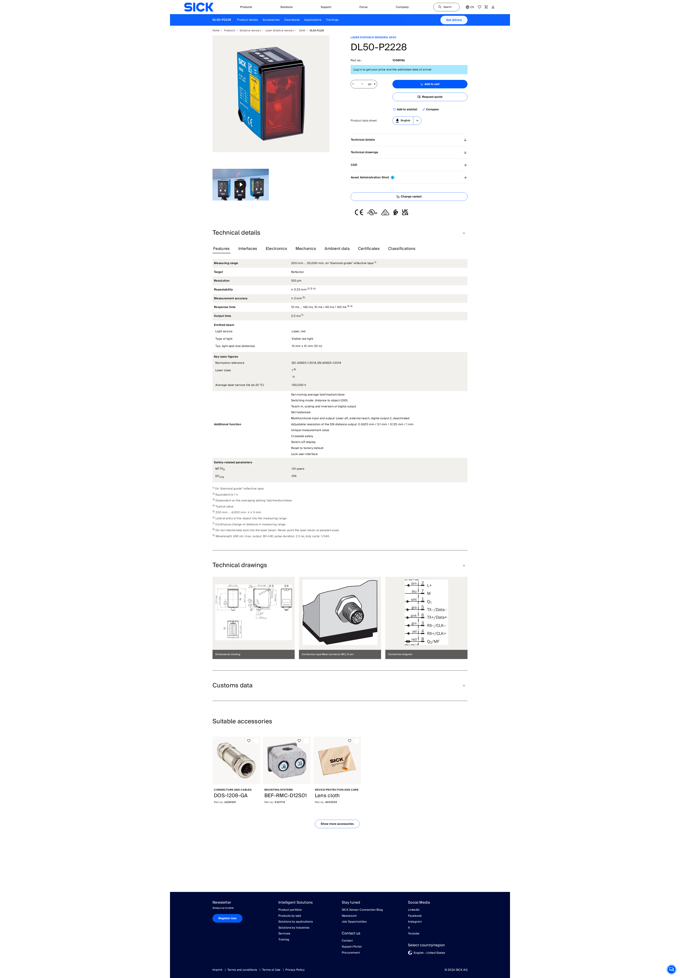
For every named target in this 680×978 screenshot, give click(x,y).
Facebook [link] (415, 916)
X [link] (409, 928)
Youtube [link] (413, 933)
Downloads (292, 19)
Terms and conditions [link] (242, 969)
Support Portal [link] (352, 947)
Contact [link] (347, 941)
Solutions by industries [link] (293, 928)
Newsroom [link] (349, 916)
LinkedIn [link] (414, 910)
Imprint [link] (217, 969)
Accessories (271, 19)
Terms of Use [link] (271, 969)
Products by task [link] (289, 916)
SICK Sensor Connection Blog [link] (362, 910)
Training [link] (283, 939)
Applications (312, 19)
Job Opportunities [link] (354, 922)
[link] (198, 7)
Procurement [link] (351, 953)
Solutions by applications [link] (295, 922)
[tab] (221, 248)
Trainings (332, 19)
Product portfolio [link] (290, 910)
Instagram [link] (415, 922)
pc (370, 84)
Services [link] (284, 933)
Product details (247, 19)
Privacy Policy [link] (294, 969)
